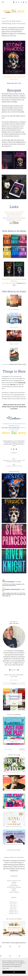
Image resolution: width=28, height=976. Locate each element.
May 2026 (14, 907)
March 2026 (14, 910)
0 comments (14, 452)
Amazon (8, 214)
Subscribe (14, 683)
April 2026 (13, 908)
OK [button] (14, 972)
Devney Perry (8, 443)
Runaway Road (6, 364)
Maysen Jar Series (14, 344)
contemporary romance (9, 442)
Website (5, 218)
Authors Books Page (16, 214)
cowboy (14, 888)
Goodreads (16, 423)
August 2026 (14, 902)
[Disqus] (14, 597)
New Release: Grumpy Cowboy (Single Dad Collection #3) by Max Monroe (14, 790)
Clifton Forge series (18, 440)
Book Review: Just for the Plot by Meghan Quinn (14, 741)
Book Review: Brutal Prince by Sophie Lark (14, 772)
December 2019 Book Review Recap (14, 465)
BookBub (8, 220)
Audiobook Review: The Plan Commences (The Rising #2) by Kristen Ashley (14, 460)
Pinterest (22, 423)
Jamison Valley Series (14, 309)
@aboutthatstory (20, 942)
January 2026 (13, 913)
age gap (14, 884)
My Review (14, 281)
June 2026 (13, 905)
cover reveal (20, 442)
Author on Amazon (17, 220)
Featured (14, 882)
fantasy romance (14, 892)
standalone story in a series (11, 444)
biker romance (9, 440)
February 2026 (14, 911)
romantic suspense (18, 443)
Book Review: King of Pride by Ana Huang (14, 826)
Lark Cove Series (14, 327)
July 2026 (14, 903)
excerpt (14, 890)
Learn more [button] (6, 968)
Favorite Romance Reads (14, 880)
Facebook (10, 218)
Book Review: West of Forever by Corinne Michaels (14, 844)
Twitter (16, 218)
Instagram (21, 218)
